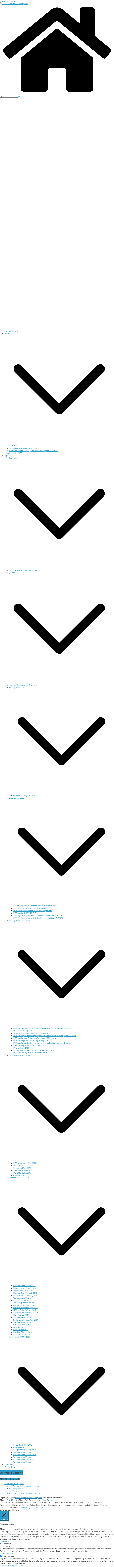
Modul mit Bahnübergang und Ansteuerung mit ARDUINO (33, 450)
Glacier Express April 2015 (24, 1305)
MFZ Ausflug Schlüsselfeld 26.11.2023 (28, 1045)
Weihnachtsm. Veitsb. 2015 (24, 1298)
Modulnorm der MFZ (13, 453)
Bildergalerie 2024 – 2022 (19, 920)
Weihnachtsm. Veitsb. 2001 (24, 1459)
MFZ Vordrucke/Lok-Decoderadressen (25, 1493)
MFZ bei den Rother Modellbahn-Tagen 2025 (32, 908)
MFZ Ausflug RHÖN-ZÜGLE (24, 913)
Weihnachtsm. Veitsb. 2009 (24, 1457)
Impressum (9, 1464)
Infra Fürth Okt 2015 (21, 1300)
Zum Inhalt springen (8, 1)
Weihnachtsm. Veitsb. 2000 (24, 1462)
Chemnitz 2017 (19, 1175)
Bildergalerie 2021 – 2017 (19, 1055)
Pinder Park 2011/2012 (22, 1334)
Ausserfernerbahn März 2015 (25, 1312)
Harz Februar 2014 (21, 1315)
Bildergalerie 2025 (16, 798)
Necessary (7, 1544)
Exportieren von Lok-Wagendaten (23, 570)
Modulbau (8, 333)
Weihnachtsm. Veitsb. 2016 (24, 1285)
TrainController (11, 458)
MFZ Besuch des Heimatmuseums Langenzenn (32, 910)
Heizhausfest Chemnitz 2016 (25, 1293)
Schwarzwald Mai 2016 (22, 1290)
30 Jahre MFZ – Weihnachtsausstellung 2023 (31, 1033)
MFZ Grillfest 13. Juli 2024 (23, 1031)
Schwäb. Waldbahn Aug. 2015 (25, 1307)
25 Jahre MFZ (18, 1165)
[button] (59, 443)
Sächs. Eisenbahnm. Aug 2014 (25, 1320)
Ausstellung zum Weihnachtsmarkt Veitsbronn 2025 (35, 906)
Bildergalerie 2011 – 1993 (19, 1337)
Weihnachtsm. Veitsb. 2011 (24, 1452)
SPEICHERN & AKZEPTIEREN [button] (12, 1566)
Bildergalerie (9, 573)
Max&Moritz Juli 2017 (22, 1173)
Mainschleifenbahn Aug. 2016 (25, 1295)
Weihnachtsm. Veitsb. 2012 (24, 1325)
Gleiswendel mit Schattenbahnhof (23, 448)
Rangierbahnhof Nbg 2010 (24, 1450)
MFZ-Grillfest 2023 (21, 1048)
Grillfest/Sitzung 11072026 (24, 795)
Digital (7, 455)
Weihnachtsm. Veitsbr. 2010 (24, 1454)
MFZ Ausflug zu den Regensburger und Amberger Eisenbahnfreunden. (42, 1043)
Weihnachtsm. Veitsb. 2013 (24, 1322)
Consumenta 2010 (20, 1447)
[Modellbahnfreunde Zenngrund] (57, 93)
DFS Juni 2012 (19, 1327)
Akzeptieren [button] (40, 1507)
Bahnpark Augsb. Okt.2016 (24, 1288)
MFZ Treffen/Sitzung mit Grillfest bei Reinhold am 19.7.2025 (38, 918)
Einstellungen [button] (26, 1507)
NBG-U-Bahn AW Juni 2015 (24, 1310)
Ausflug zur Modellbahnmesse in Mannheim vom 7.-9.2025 (37, 915)
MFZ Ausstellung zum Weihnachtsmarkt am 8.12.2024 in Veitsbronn (41, 1028)
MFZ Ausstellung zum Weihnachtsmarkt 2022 (32, 1053)
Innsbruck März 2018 (22, 1168)
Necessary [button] (4, 1541)
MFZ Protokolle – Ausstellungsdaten (24, 1486)
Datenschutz (9, 1467)
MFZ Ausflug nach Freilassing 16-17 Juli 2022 (31, 1040)
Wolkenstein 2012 (20, 1329)
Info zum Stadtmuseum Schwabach (23, 685)
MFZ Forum (13, 1491)
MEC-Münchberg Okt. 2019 (24, 1163)
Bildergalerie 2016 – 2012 (19, 1178)
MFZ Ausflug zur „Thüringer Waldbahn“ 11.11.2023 (34, 1038)
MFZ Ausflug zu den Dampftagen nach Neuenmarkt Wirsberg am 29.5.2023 (44, 1035)
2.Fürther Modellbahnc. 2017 (25, 1170)
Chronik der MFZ (11, 331)
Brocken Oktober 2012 (22, 1332)
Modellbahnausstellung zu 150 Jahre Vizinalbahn (33, 1050)
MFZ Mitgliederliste (17, 1488)
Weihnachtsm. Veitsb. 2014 (24, 1317)
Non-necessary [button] (6, 1553)
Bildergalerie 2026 (16, 687)
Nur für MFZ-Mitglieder (14, 1483)
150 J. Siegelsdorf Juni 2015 (24, 1303)
